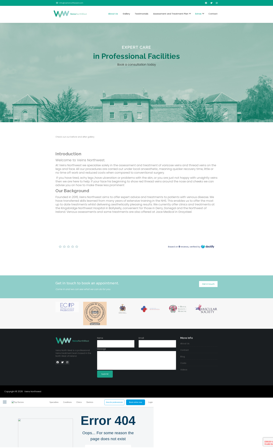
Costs (183, 363)
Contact (184, 350)
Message (101, 348)
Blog (182, 356)
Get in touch (208, 284)
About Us (184, 343)
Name (100, 338)
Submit (104, 374)
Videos (183, 369)
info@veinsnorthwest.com (71, 3)
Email (141, 338)
